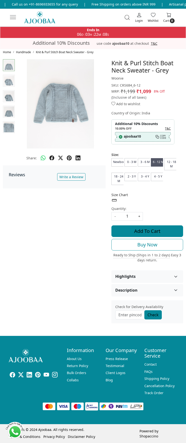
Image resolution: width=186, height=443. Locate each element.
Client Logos (115, 372)
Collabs (73, 380)
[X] (21, 375)
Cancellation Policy (159, 386)
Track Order (153, 393)
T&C (154, 43)
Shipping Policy (156, 378)
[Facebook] (12, 375)
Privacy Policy (54, 436)
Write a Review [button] (71, 177)
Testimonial (115, 365)
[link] (127, 17)
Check (153, 314)
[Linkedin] (29, 375)
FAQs (148, 371)
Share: (31, 158)
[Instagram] (55, 375)
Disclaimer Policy (81, 436)
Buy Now (147, 244)
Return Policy (77, 365)
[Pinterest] (38, 375)
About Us (74, 358)
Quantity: (118, 208)
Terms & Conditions (24, 436)
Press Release (117, 358)
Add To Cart (147, 231)
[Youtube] (46, 375)
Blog (109, 380)
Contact (150, 364)
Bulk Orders (76, 372)
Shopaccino (149, 436)
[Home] (44, 19)
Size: (115, 154)
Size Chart (119, 194)
